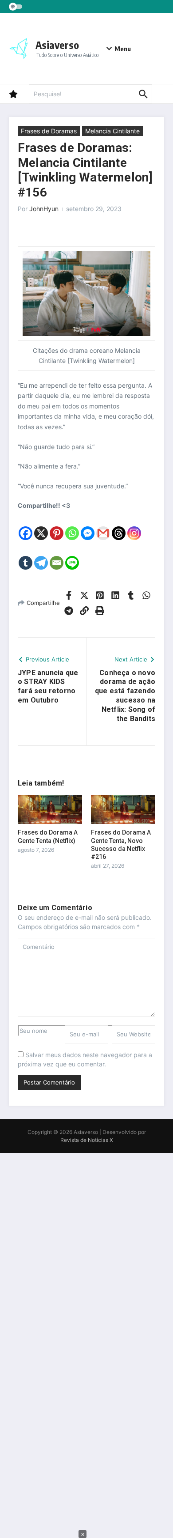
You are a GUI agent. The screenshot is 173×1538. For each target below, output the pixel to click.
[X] (41, 526)
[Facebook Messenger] (87, 526)
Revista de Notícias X (86, 1140)
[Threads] (119, 526)
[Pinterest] (56, 526)
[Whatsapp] (72, 526)
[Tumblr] (25, 556)
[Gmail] (103, 526)
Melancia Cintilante (112, 131)
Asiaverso (57, 44)
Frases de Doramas (49, 131)
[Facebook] (25, 526)
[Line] (72, 556)
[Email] (56, 556)
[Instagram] (134, 526)
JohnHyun (44, 208)
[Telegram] (41, 556)
